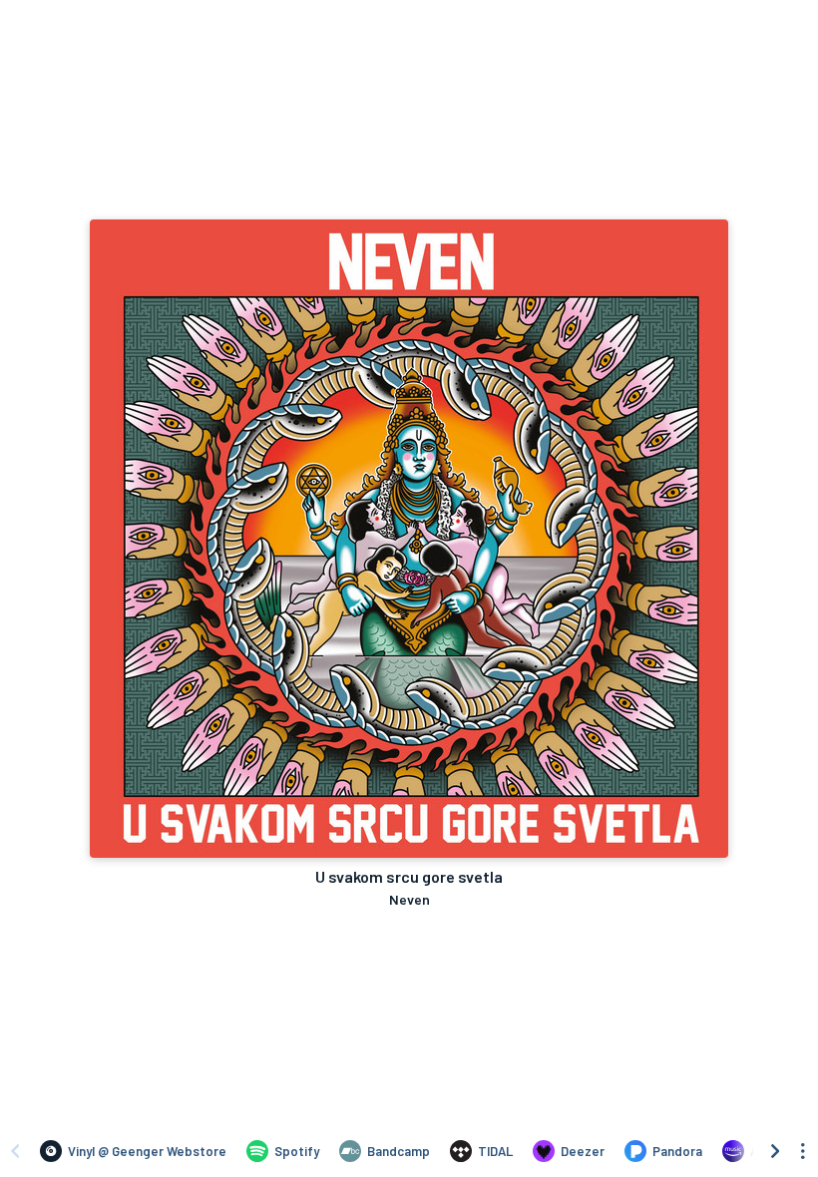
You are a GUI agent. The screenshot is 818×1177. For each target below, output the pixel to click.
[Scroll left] (15, 1151)
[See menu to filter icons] (803, 1151)
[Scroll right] (775, 1151)
